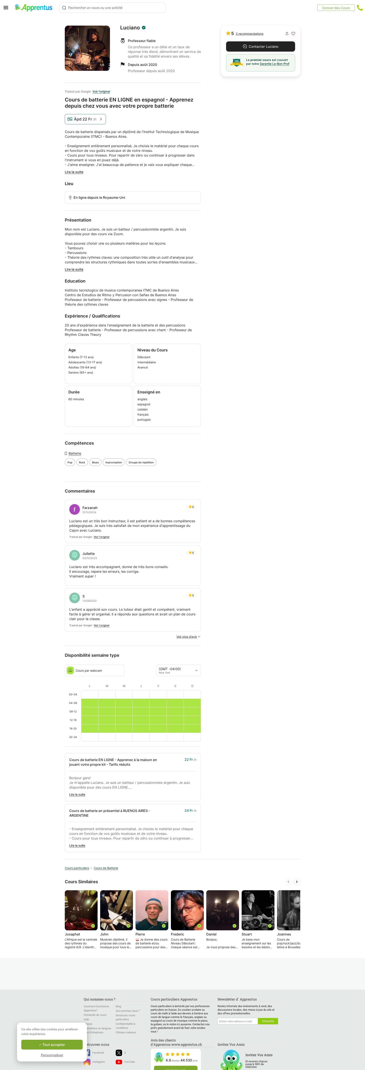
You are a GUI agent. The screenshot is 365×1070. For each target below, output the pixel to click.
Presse (88, 1023)
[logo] (35, 7)
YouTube (129, 1061)
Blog (118, 1006)
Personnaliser (52, 1055)
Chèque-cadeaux (126, 1032)
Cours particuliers (77, 868)
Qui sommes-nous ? (128, 1010)
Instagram (98, 1061)
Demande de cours (95, 1014)
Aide (86, 1019)
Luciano (130, 28)
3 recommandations (249, 33)
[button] (293, 33)
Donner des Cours (336, 7)
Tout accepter (53, 1044)
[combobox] (112, 8)
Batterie (75, 453)
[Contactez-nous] (360, 8)
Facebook (98, 1052)
